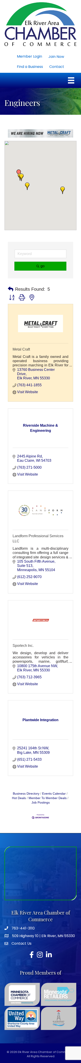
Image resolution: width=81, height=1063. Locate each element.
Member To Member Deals (48, 798)
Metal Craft (21, 349)
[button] (27, 186)
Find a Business (30, 66)
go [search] (42, 266)
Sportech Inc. (23, 645)
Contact (56, 66)
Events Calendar (54, 793)
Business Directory (26, 793)
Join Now (56, 56)
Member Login (29, 56)
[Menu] (71, 80)
